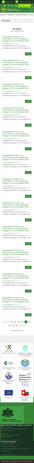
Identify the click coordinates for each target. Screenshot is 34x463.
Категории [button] (6, 20)
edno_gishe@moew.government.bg (12, 440)
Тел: (25, 2)
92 (14, 325)
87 (19, 322)
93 (17, 325)
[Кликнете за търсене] (31, 5)
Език (8, 2)
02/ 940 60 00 (9, 430)
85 (12, 322)
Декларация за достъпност (9, 454)
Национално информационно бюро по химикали (16, 448)
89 (26, 322)
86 (15, 322)
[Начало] (11, 9)
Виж (28, 54)
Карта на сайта (6, 450)
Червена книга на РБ (8, 444)
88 (23, 322)
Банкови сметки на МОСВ (9, 446)
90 (30, 322)
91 (10, 325)
